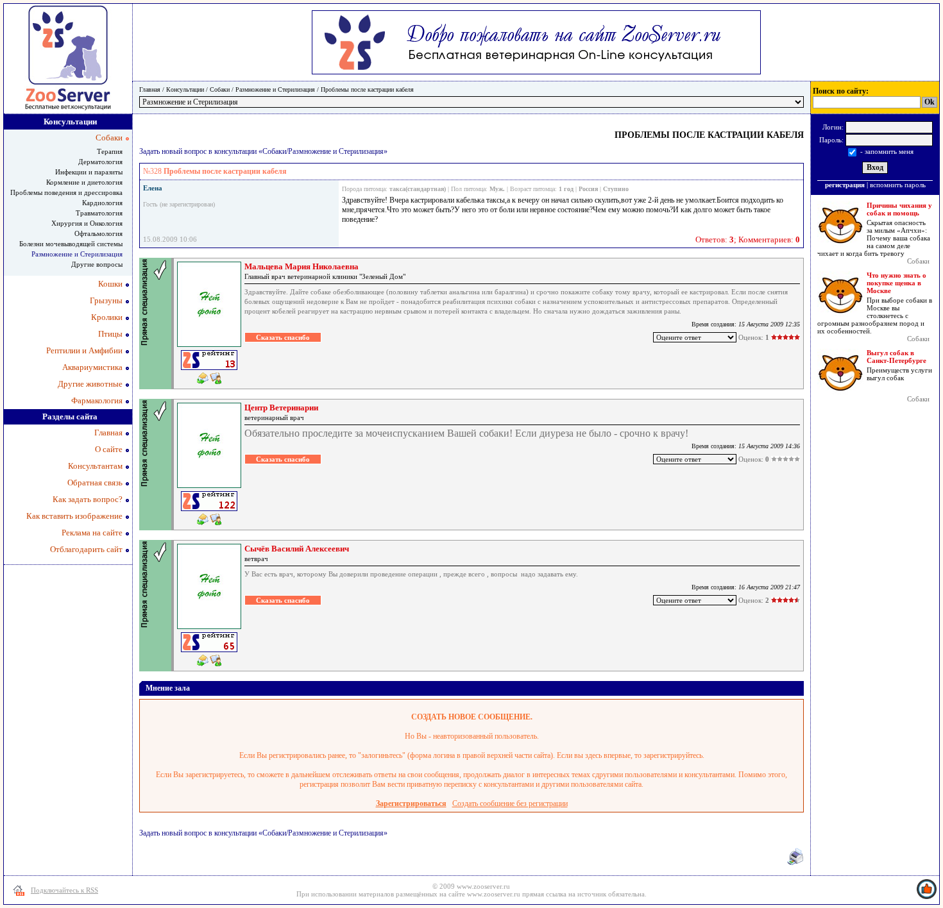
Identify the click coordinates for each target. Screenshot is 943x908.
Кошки (110, 284)
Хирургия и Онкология (87, 223)
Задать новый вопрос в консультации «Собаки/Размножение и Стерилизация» (263, 151)
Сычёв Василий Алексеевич (296, 548)
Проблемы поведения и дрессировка (66, 192)
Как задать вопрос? (88, 499)
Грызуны (106, 300)
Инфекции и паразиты (89, 172)
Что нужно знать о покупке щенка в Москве (896, 282)
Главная (149, 89)
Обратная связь (95, 482)
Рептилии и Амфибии (84, 350)
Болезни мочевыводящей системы (71, 244)
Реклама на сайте (92, 532)
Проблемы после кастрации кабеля (367, 89)
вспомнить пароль (898, 185)
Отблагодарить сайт (86, 549)
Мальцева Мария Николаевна (301, 266)
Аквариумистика (92, 367)
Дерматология (100, 161)
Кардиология (102, 202)
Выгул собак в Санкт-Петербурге (896, 356)
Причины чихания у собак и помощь (899, 209)
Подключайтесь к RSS (64, 890)
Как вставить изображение (74, 516)
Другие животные (90, 384)
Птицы (110, 334)
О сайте (109, 449)
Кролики (107, 317)
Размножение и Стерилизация (275, 89)
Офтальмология (98, 233)
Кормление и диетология (84, 182)
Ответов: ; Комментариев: (747, 239)
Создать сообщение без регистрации (510, 803)
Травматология (99, 213)
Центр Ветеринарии (281, 407)
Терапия (110, 151)
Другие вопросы (97, 264)
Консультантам (95, 466)
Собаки (220, 89)
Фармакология (97, 400)
